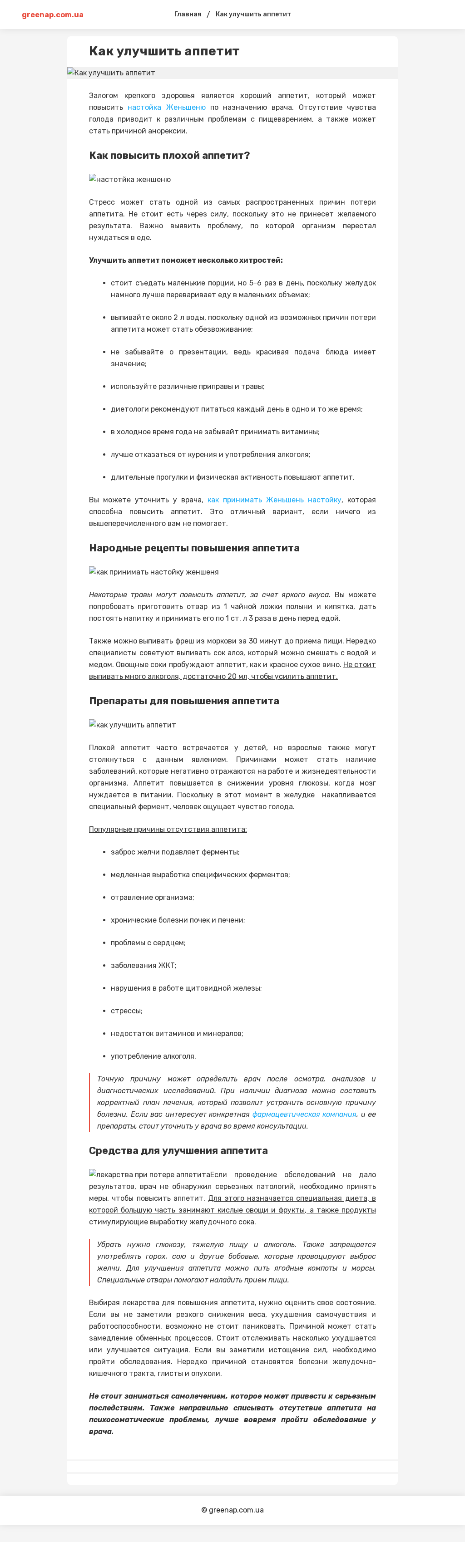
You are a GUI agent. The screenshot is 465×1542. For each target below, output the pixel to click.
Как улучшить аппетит (253, 14)
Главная (187, 14)
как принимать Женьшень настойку (274, 500)
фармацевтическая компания (304, 1114)
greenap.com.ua (53, 14)
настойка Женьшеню (166, 107)
